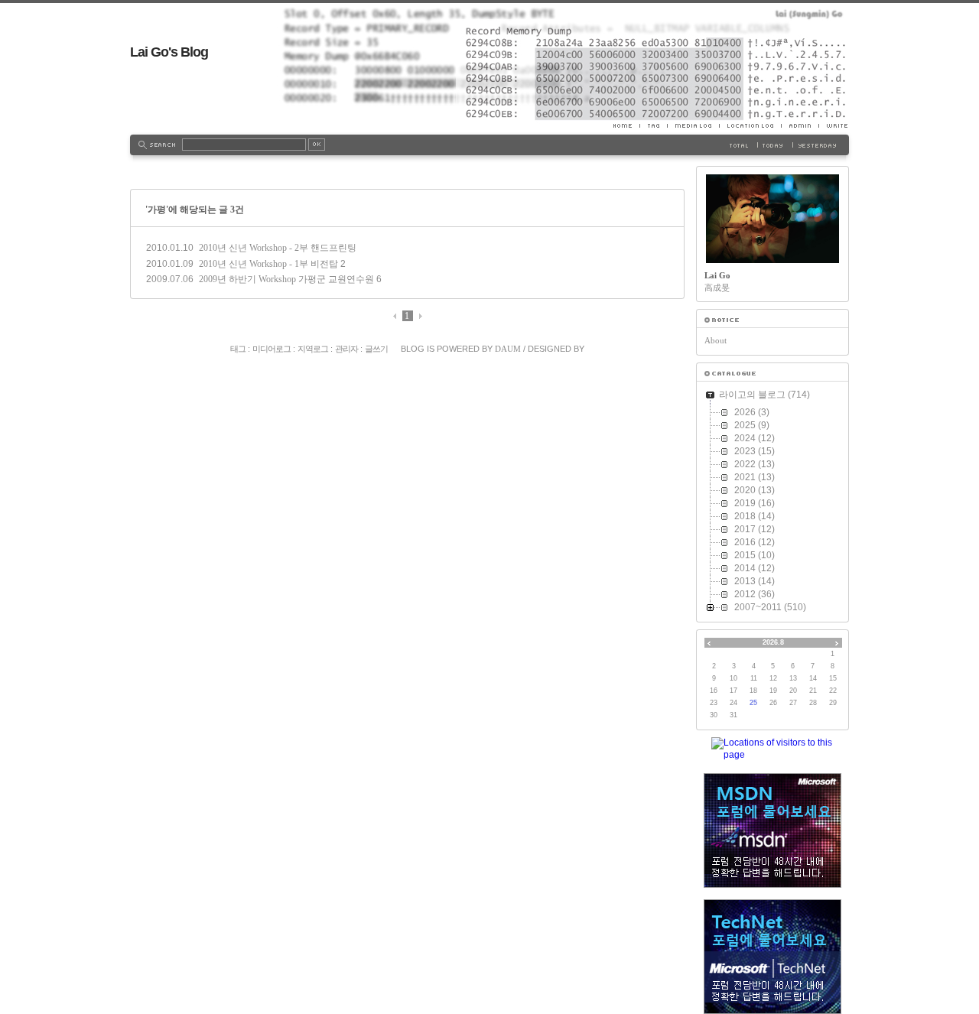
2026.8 (773, 642)
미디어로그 (271, 348)
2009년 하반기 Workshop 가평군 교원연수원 (286, 279)
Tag (653, 125)
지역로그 (313, 348)
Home (626, 125)
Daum (508, 348)
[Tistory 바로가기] (772, 320)
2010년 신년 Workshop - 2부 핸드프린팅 (277, 247)
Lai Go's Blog (169, 52)
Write (833, 125)
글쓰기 (376, 348)
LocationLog (750, 125)
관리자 (346, 348)
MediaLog (693, 125)
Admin (799, 125)
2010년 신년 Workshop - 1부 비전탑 (268, 263)
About (715, 340)
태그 (238, 348)
